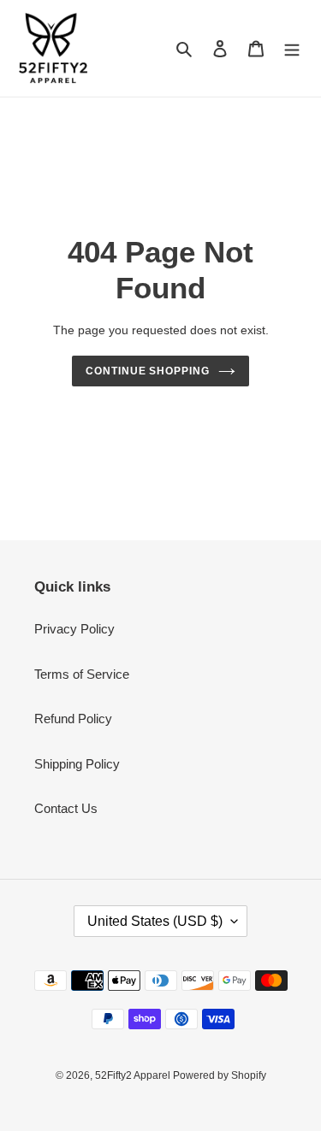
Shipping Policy (77, 764)
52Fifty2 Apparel (134, 1075)
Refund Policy (73, 718)
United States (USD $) (155, 921)
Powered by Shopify (219, 1075)
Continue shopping (148, 371)
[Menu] (292, 48)
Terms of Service (81, 674)
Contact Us (66, 808)
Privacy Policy (74, 628)
